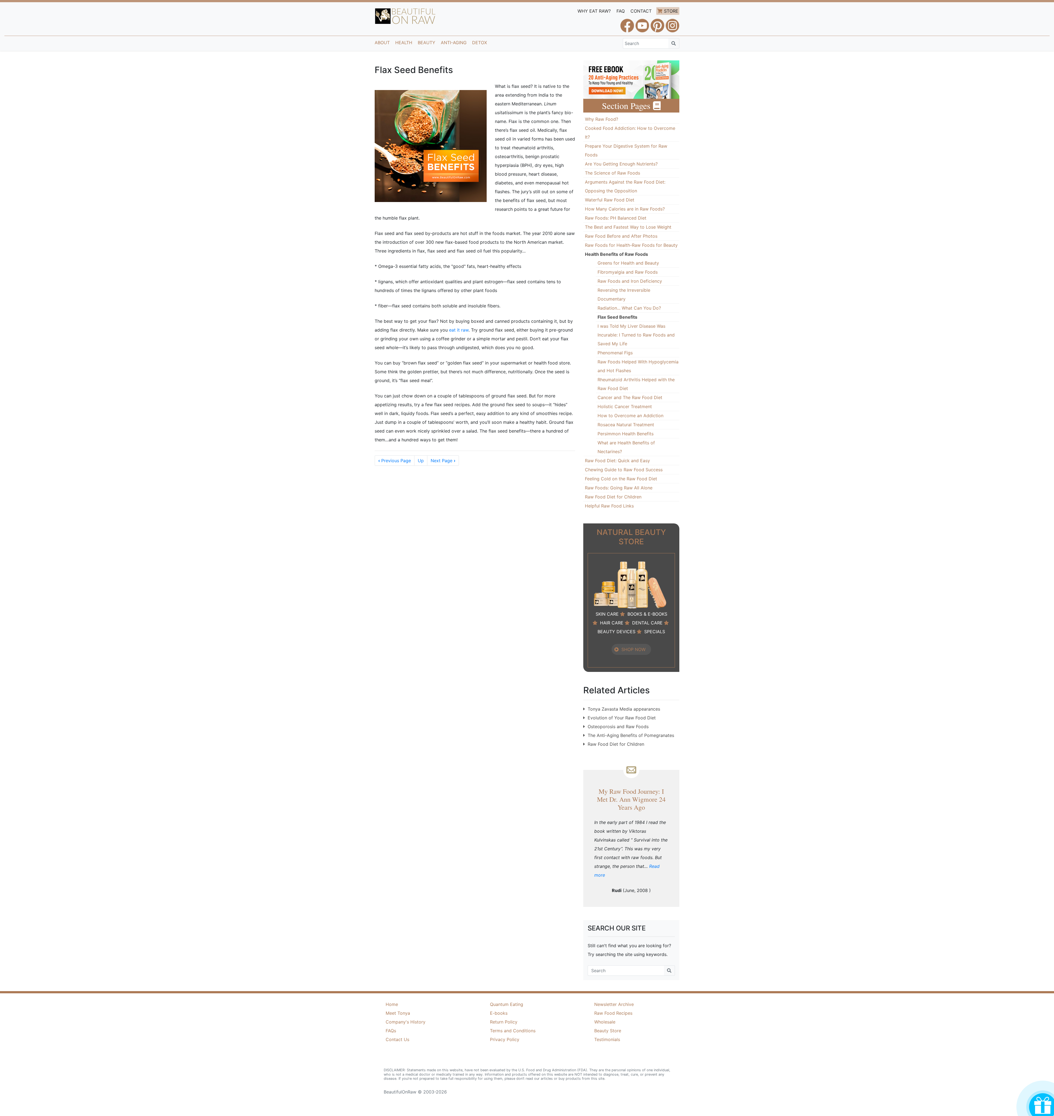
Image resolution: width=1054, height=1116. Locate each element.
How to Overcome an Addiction (630, 415)
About (382, 42)
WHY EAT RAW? (594, 11)
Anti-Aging (454, 42)
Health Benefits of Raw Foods (616, 254)
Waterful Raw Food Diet (609, 200)
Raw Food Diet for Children (613, 497)
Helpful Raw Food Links (609, 506)
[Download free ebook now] (631, 79)
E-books (499, 1013)
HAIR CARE (611, 623)
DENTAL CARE (647, 623)
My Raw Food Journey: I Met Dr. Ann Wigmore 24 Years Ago (631, 799)
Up (421, 460)
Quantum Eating (506, 1004)
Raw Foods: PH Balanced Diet (615, 218)
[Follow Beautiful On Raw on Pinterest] (657, 23)
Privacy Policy (504, 1039)
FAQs (391, 1030)
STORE (671, 11)
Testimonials (607, 1039)
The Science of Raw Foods (612, 173)
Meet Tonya (398, 1013)
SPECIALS (654, 631)
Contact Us (397, 1039)
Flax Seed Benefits (617, 317)
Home (392, 1004)
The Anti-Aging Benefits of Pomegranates (631, 735)
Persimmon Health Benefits (626, 433)
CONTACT (641, 11)
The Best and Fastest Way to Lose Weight (628, 227)
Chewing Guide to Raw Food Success (624, 469)
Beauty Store (607, 1030)
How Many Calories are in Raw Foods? (625, 209)
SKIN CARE (607, 614)
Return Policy (503, 1022)
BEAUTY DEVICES (616, 631)
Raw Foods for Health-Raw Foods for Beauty (631, 245)
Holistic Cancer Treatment (625, 406)
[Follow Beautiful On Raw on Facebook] (627, 23)
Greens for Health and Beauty (628, 263)
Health (403, 42)
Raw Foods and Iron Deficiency (630, 281)
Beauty (426, 42)
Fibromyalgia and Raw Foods (628, 272)
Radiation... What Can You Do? (629, 308)
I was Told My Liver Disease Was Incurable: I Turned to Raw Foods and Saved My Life (636, 334)
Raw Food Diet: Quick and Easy (617, 460)
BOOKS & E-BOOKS (647, 614)
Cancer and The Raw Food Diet (630, 397)
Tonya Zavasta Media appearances (624, 709)
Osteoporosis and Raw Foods (618, 726)
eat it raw (459, 330)
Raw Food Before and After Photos (621, 236)
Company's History (405, 1022)
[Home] (405, 16)
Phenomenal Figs (615, 352)
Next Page (443, 460)
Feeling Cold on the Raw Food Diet (621, 478)
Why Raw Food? (601, 119)
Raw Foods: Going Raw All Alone (618, 487)
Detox (479, 42)
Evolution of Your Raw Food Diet (622, 717)
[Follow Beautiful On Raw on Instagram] (672, 23)
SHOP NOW (633, 649)
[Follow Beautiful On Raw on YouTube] (642, 23)
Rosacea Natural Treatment (626, 424)
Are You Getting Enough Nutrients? (621, 164)
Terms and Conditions (513, 1030)
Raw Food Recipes (613, 1013)
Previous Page (394, 460)
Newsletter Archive (614, 1004)
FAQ (620, 11)
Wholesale (604, 1022)
